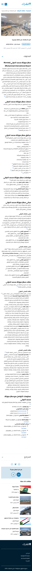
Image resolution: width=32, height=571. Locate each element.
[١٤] (30, 404)
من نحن (28, 553)
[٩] (27, 229)
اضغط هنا (26, 417)
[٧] (21, 172)
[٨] (9, 180)
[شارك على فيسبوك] (12, 464)
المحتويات (27, 56)
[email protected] (22, 411)
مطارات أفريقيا (26, 44)
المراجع (27, 457)
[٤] (27, 106)
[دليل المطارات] (26, 4)
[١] (27, 79)
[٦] (12, 163)
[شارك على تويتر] (15, 464)
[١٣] (5, 352)
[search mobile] (6, 4)
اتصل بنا (28, 561)
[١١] (17, 286)
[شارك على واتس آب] (19, 464)
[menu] (2, 4)
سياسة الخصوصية (25, 556)
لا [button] (13, 474)
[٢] (21, 92)
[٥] (18, 130)
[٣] (4, 96)
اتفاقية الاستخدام (25, 558)
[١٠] (17, 257)
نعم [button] (19, 474)
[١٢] (1, 293)
